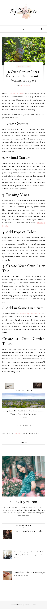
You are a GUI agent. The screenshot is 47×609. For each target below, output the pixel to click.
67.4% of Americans (16, 93)
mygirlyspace (25, 85)
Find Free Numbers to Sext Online (29, 531)
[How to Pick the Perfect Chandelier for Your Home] (39, 383)
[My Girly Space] (23, 11)
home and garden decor (29, 313)
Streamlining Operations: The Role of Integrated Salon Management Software (29, 554)
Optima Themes (30, 605)
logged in (18, 433)
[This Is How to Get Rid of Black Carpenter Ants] (7, 384)
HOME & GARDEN (23, 67)
